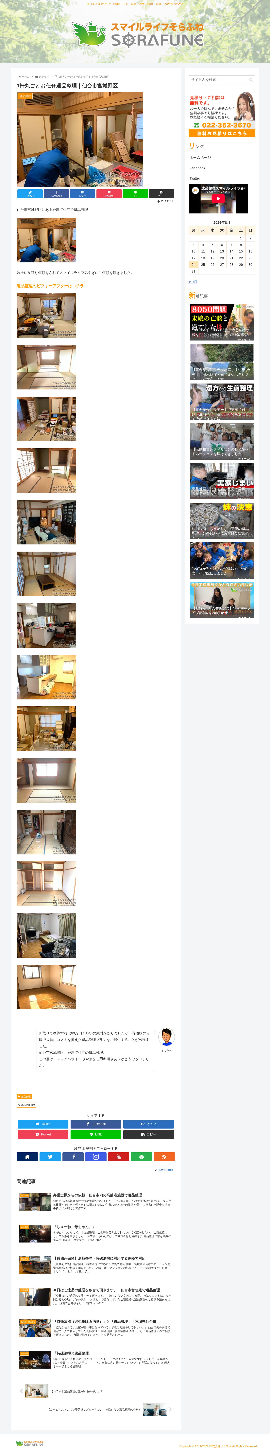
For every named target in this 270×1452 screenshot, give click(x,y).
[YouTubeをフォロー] (118, 1156)
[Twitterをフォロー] (50, 1156)
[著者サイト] (27, 1156)
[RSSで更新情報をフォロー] (164, 1156)
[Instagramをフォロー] (95, 1156)
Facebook (197, 168)
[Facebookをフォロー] (73, 1156)
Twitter (195, 178)
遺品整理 (26, 1096)
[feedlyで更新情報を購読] (141, 1156)
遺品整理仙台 (28, 1105)
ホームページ (200, 158)
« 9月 (193, 282)
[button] (251, 79)
